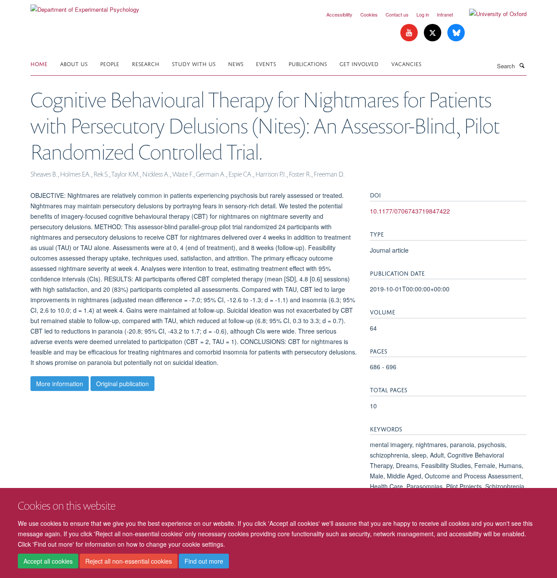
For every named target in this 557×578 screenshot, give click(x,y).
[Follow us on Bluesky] (456, 33)
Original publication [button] (122, 383)
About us (73, 63)
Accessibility (339, 14)
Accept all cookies (48, 561)
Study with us (193, 63)
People (109, 63)
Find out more (204, 561)
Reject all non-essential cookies (128, 561)
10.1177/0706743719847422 (410, 211)
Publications (308, 63)
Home (38, 63)
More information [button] (59, 383)
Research (145, 63)
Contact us (397, 14)
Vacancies (406, 63)
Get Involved (359, 63)
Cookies (369, 14)
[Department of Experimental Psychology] (84, 6)
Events (266, 63)
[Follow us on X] (433, 33)
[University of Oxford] (491, 14)
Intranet (445, 14)
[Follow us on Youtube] (409, 33)
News (235, 63)
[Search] (522, 65)
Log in (422, 14)
